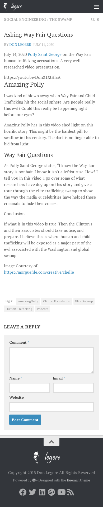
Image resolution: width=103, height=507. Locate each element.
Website (16, 397)
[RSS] (70, 492)
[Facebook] (23, 492)
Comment (19, 342)
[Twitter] (32, 492)
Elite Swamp (84, 301)
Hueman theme (78, 480)
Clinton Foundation (56, 301)
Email (59, 378)
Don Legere (20, 44)
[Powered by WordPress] (34, 480)
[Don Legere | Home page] (19, 6)
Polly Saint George (45, 54)
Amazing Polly (28, 301)
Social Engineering (25, 19)
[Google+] (51, 492)
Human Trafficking (19, 309)
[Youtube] (61, 492)
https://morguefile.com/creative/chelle (39, 272)
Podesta (42, 309)
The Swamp (60, 19)
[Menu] (96, 6)
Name (15, 378)
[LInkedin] (42, 492)
